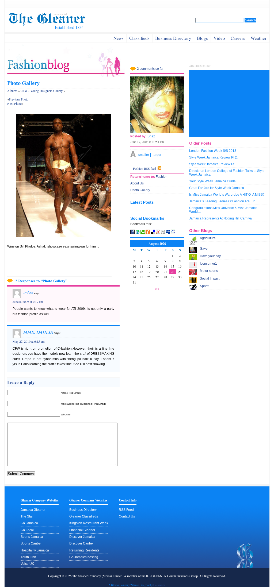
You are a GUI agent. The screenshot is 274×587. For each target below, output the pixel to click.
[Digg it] (163, 233)
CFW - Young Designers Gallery (42, 90)
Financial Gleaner (82, 530)
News (118, 38)
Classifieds (139, 38)
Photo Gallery (23, 83)
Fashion (161, 177)
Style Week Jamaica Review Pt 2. (213, 157)
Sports (204, 286)
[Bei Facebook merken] (132, 233)
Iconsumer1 (208, 263)
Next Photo (14, 103)
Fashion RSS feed (144, 168)
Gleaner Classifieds (83, 516)
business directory (173, 38)
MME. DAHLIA (38, 332)
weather (259, 38)
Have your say (210, 256)
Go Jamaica (29, 523)
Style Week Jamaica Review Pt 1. (213, 164)
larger (157, 155)
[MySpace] (168, 233)
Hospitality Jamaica (35, 550)
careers (238, 38)
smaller (143, 155)
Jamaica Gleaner (33, 510)
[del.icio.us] (153, 233)
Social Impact (209, 278)
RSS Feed (126, 510)
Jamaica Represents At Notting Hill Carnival (221, 218)
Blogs (202, 38)
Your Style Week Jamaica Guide (212, 181)
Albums (12, 90)
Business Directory (83, 510)
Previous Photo (18, 99)
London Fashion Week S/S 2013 (212, 151)
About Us (137, 183)
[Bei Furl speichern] (148, 233)
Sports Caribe (31, 543)
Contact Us (127, 516)
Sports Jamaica (32, 537)
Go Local (27, 530)
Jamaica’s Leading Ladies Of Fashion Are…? (222, 201)
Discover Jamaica (82, 537)
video (219, 38)
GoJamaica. (159, 585)
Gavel (204, 248)
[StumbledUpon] (137, 233)
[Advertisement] (229, 103)
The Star (27, 516)
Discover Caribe (81, 543)
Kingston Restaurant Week (88, 523)
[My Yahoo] (158, 233)
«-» (157, 288)
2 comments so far (150, 69)
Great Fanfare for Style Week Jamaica (216, 188)
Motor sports (209, 271)
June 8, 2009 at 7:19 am (28, 301)
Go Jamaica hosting (83, 557)
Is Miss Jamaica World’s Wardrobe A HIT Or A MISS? (227, 194)
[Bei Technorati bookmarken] (142, 233)
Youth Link (28, 557)
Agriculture (208, 238)
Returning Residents (84, 550)
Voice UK (27, 564)
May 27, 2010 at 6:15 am (28, 341)
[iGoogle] (173, 233)
